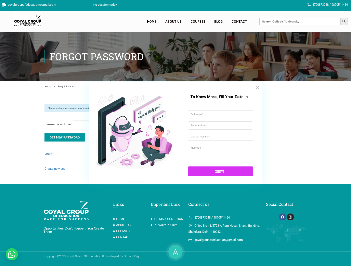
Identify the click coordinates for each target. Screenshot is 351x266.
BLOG (218, 22)
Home (47, 86)
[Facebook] (282, 216)
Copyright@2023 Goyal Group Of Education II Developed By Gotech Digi (91, 256)
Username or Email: (58, 124)
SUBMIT (220, 171)
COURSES (198, 22)
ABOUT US (173, 22)
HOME (151, 22)
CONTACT (239, 22)
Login (48, 154)
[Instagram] (290, 216)
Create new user (55, 169)
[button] (12, 254)
